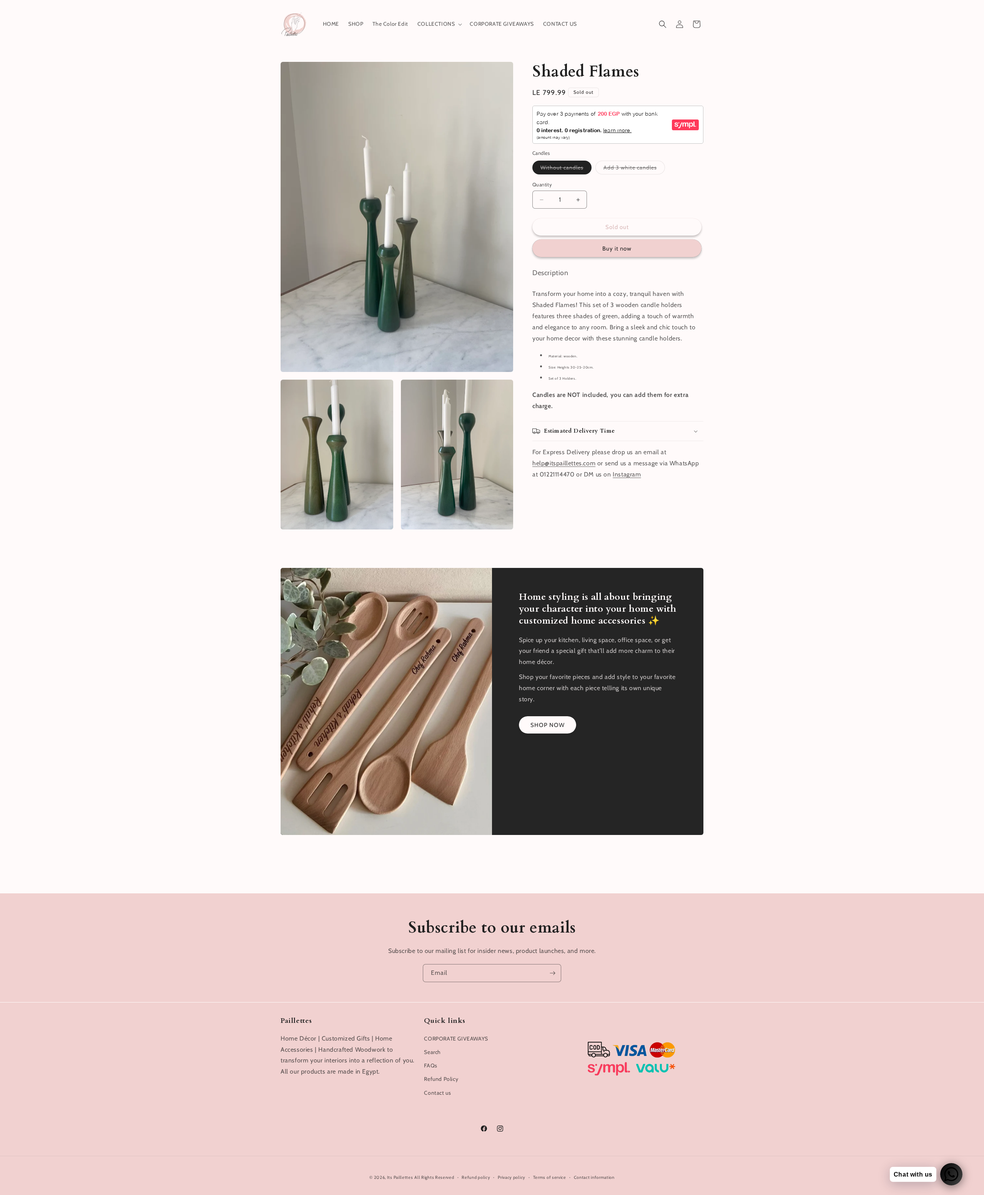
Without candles (566, 169)
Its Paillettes (400, 1177)
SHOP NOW (547, 724)
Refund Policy (441, 1079)
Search (432, 1051)
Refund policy (476, 1177)
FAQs (430, 1065)
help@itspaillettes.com (563, 463)
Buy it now (617, 248)
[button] (439, 24)
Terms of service (549, 1177)
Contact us (437, 1092)
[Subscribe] (552, 973)
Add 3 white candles (634, 169)
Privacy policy (511, 1177)
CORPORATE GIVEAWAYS (456, 1038)
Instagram (627, 474)
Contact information (594, 1177)
